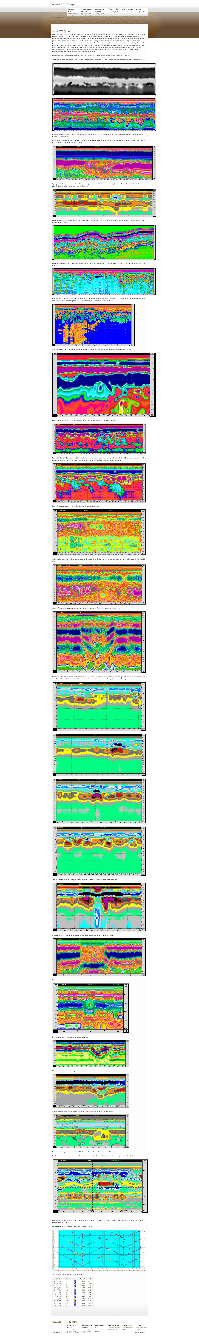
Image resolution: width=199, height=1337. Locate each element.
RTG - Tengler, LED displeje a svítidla (74, 1332)
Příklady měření (114, 10)
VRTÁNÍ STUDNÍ (127, 10)
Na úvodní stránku (56, 17)
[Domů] (63, 5)
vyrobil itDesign (139, 1332)
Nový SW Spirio (66, 17)
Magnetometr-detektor (100, 12)
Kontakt (141, 10)
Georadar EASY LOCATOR (86, 12)
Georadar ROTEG (73, 12)
